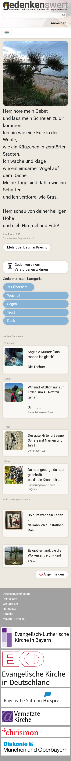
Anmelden (58, 23)
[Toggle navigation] (7, 32)
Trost (11, 312)
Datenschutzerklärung (16, 594)
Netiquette (9, 608)
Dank (11, 321)
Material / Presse (14, 618)
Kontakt (8, 614)
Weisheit (13, 295)
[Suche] (63, 15)
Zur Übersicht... (18, 287)
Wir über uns (11, 604)
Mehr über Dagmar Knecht (27, 247)
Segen (12, 304)
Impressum (10, 598)
